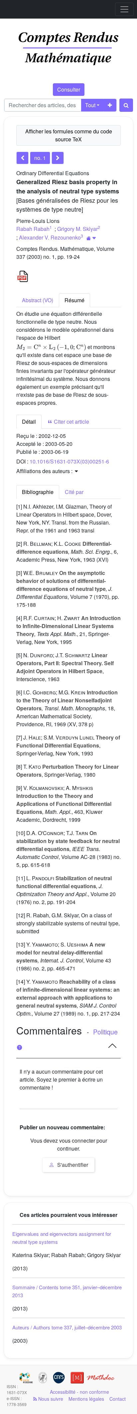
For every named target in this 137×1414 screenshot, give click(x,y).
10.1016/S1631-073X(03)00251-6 (69, 461)
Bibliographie (38, 492)
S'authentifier (72, 1164)
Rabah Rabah (33, 229)
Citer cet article (71, 421)
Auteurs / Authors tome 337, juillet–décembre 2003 (67, 1327)
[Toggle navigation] (124, 9)
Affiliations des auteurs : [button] (45, 471)
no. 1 (40, 158)
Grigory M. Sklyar (77, 229)
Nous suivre (50, 1398)
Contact (117, 1398)
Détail (29, 421)
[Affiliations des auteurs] (91, 238)
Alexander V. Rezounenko (50, 237)
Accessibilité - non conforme (79, 1391)
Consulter (68, 89)
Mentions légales (86, 1398)
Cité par (74, 492)
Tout (90, 105)
